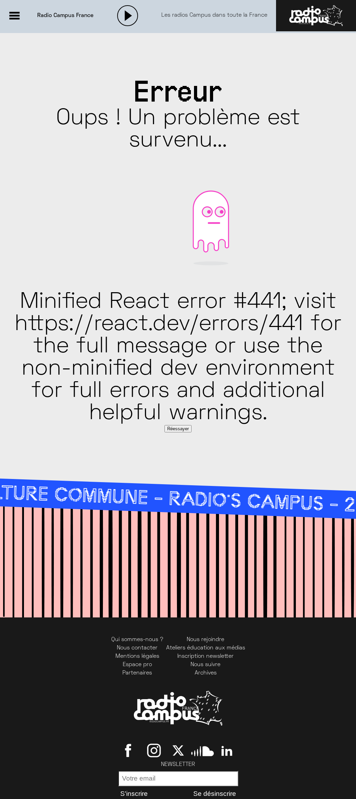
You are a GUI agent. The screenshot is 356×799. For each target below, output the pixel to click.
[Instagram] (154, 750)
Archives (206, 673)
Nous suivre (205, 664)
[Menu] (14, 15)
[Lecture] (127, 15)
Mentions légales (137, 656)
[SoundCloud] (202, 750)
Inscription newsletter (205, 656)
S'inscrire (134, 793)
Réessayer (178, 428)
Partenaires (137, 673)
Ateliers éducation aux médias (205, 648)
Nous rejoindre (205, 639)
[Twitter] (178, 750)
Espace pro (137, 664)
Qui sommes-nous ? (137, 639)
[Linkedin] (227, 750)
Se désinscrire (214, 793)
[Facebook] (129, 750)
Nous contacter (137, 648)
